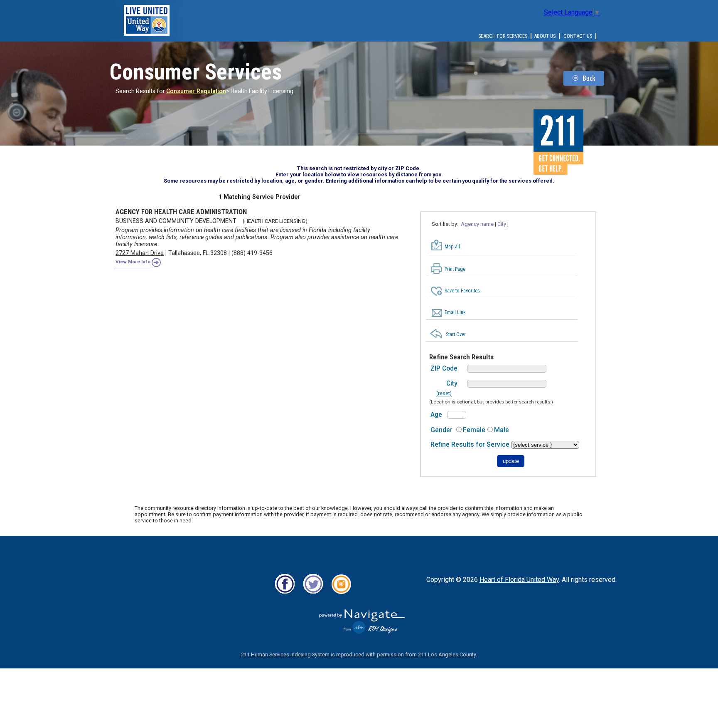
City (451, 383)
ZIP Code (443, 368)
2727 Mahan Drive (140, 253)
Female (474, 430)
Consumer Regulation (196, 91)
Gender (441, 430)
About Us (545, 36)
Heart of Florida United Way (519, 580)
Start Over (456, 334)
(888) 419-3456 (252, 253)
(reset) (444, 394)
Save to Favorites (462, 291)
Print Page (455, 269)
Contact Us (577, 36)
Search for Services (502, 36)
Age (436, 414)
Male (501, 430)
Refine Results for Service (470, 444)
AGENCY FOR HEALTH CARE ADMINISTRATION (181, 212)
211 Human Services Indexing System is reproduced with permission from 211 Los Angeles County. (359, 654)
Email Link (455, 312)
